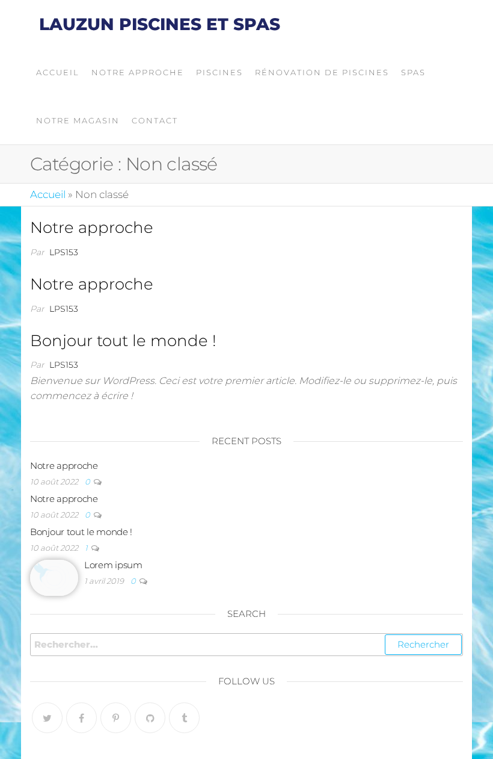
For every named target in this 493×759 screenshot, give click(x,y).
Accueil (57, 72)
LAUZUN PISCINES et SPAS (159, 24)
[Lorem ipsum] (54, 577)
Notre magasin (78, 120)
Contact (155, 120)
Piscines (219, 72)
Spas (413, 72)
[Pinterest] (115, 717)
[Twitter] (47, 717)
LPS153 (63, 252)
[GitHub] (150, 717)
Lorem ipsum (113, 565)
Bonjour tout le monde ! (123, 340)
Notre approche (137, 72)
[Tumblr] (184, 717)
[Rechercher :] (246, 644)
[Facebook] (81, 717)
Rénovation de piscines (322, 72)
